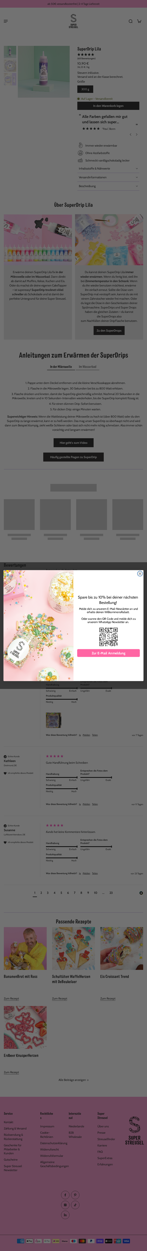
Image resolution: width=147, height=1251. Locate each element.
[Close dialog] (140, 573)
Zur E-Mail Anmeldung (108, 653)
